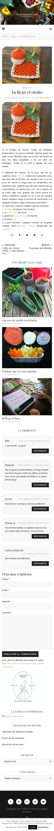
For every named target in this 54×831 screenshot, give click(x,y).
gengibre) (6, 229)
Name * (5, 579)
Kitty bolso (12, 212)
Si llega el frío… (12, 418)
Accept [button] (32, 827)
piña (14, 219)
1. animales (7, 209)
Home (5, 36)
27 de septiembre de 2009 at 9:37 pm (34, 441)
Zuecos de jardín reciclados (19, 320)
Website (6, 601)
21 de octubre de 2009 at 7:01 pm (35, 553)
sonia (8, 499)
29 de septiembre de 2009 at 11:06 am (33, 465)
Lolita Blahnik (14, 550)
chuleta (31, 225)
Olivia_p (10, 523)
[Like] (12, 235)
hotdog (21, 225)
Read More (43, 827)
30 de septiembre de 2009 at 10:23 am (33, 523)
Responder (40, 451)
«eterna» (21, 175)
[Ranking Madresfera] (27, 716)
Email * (5, 590)
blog (13, 36)
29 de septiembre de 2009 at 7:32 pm (34, 499)
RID (7, 441)
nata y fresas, (20, 215)
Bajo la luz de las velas (12, 744)
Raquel (9, 465)
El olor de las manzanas (13, 738)
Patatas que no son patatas (19, 371)
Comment (6, 612)
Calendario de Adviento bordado (17, 731)
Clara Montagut (42, 97)
